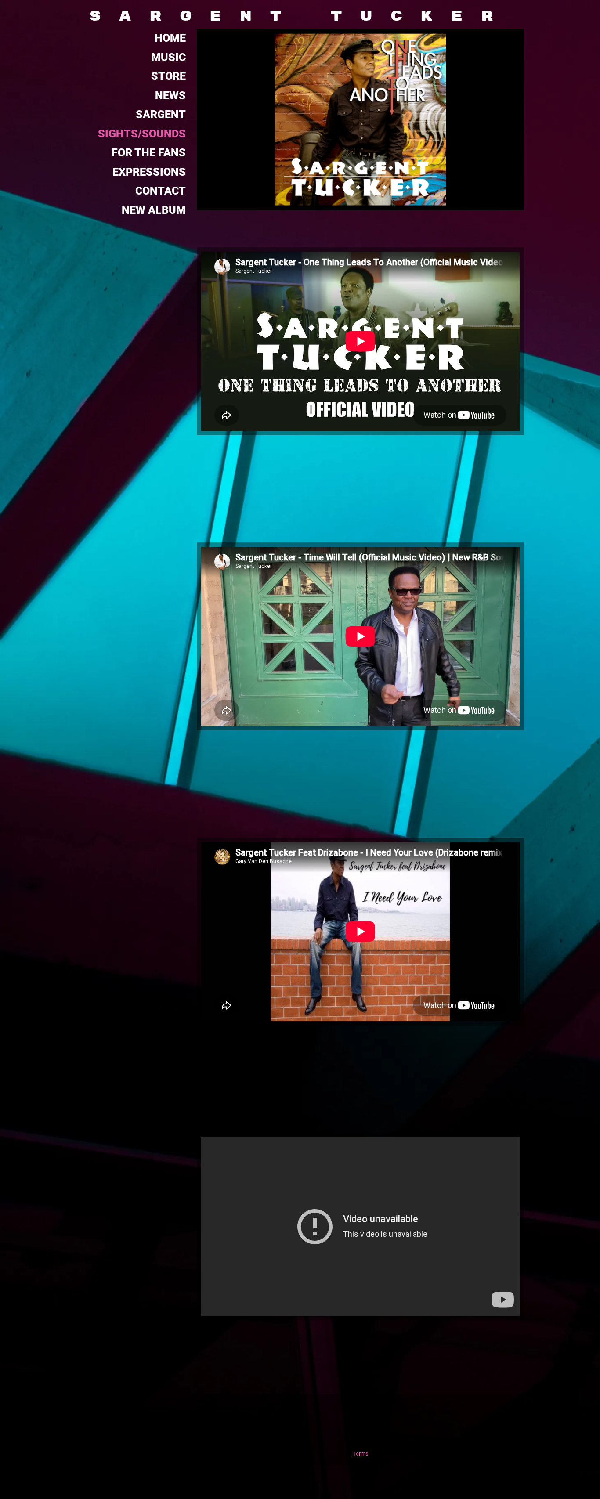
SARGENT (161, 114)
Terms (361, 1453)
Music (168, 57)
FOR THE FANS (149, 152)
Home (170, 38)
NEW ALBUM (154, 210)
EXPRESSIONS (149, 172)
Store (168, 76)
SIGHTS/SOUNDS (142, 133)
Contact (160, 190)
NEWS (170, 95)
